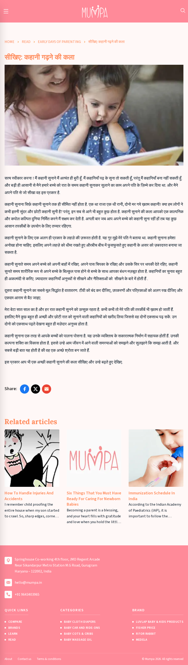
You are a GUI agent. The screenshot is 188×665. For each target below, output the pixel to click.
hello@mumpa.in (28, 582)
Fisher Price (145, 628)
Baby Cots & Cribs (78, 633)
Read (26, 41)
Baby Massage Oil (78, 639)
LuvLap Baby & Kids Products (159, 622)
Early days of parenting (59, 41)
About (8, 659)
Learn (13, 633)
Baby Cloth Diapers (80, 622)
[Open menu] (6, 11)
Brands (14, 628)
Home (9, 41)
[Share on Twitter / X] (35, 389)
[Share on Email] (46, 389)
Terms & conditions (49, 659)
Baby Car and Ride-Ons (82, 628)
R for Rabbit (146, 633)
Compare (15, 622)
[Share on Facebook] (24, 389)
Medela (141, 639)
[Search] (182, 10)
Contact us (24, 659)
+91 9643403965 (27, 594)
